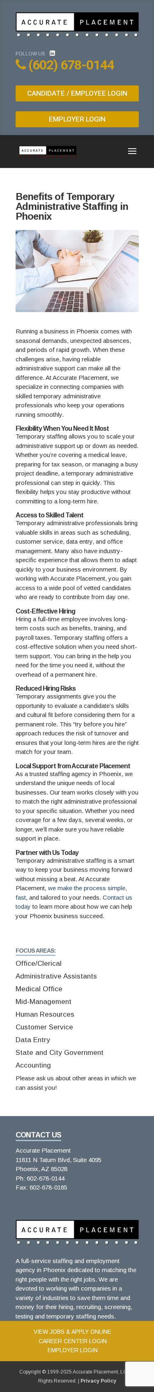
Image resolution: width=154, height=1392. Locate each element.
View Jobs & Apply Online (72, 1331)
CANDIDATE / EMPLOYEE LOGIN (77, 93)
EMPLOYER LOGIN (77, 119)
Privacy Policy (98, 1381)
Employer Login (73, 1350)
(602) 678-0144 (71, 65)
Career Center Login (73, 1341)
